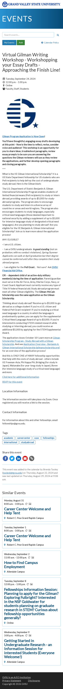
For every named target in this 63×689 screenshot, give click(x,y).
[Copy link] (32, 458)
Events (17, 18)
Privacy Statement (11, 680)
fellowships (48, 437)
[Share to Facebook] (5, 458)
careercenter (23, 437)
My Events (9, 42)
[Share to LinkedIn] (18, 458)
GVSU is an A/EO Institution (16, 677)
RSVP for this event (12, 381)
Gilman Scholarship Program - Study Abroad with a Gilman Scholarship (31, 341)
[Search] (57, 35)
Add (21, 42)
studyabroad (27, 442)
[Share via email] (25, 458)
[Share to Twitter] (12, 458)
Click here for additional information (20, 376)
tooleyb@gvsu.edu (12, 472)
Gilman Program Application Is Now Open (23, 136)
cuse (36, 437)
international (10, 442)
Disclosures (34, 680)
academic (8, 437)
